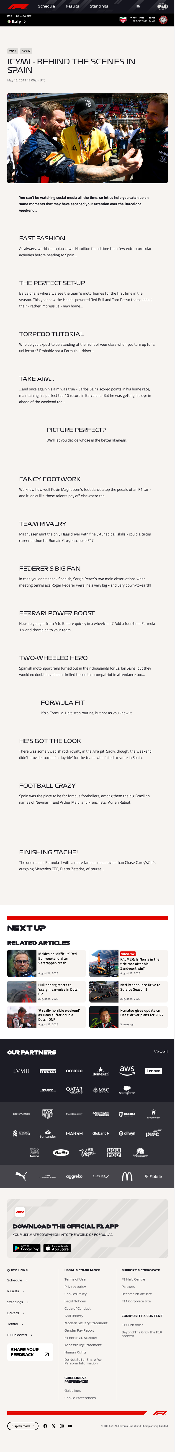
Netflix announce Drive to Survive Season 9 (140, 987)
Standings (99, 6)
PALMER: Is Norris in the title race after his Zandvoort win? (139, 964)
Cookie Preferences (80, 1398)
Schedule (46, 6)
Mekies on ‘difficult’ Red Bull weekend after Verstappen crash (57, 958)
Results (72, 6)
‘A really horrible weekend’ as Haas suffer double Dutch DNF (59, 1015)
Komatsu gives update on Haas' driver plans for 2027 (142, 1013)
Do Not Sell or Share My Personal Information (83, 1361)
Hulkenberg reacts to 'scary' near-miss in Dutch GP (59, 989)
